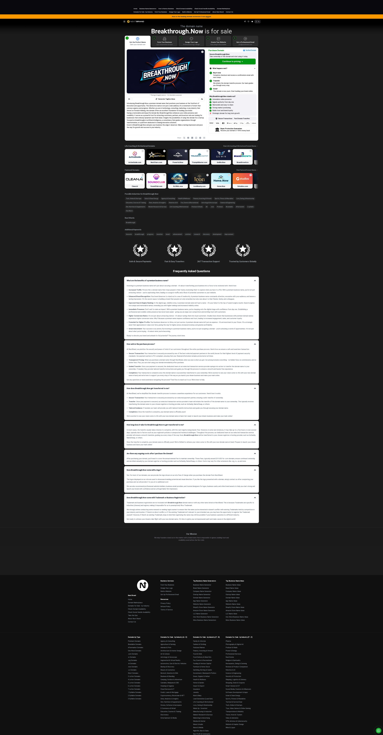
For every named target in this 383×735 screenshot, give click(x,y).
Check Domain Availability (184, 8)
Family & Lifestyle (199, 641)
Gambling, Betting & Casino (202, 670)
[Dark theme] (259, 21)
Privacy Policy (166, 603)
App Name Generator (200, 601)
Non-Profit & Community (201, 734)
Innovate (129, 234)
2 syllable (250, 207)
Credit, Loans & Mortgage (170, 692)
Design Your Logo (174, 12)
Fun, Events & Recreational (189, 202)
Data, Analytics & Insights (157, 202)
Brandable (229, 207)
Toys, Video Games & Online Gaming (238, 708)
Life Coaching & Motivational (179, 207)
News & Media (198, 727)
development (217, 234)
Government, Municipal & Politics (204, 673)
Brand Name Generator (201, 588)
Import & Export (198, 686)
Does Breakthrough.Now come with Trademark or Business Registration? (156, 498)
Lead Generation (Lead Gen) (203, 699)
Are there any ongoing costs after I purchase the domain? (150, 453)
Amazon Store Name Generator (204, 610)
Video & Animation (232, 718)
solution (188, 234)
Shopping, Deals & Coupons (235, 683)
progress (150, 234)
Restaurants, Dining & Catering (236, 663)
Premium (220, 207)
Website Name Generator (202, 604)
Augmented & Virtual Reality (170, 660)
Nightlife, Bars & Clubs (201, 731)
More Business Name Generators (204, 620)
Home (135, 8)
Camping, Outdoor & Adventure (171, 679)
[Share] (245, 21)
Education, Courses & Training (136, 202)
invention (160, 234)
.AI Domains (132, 663)
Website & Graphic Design (235, 724)
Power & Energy (231, 651)
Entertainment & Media (169, 718)
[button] (127, 38)
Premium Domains (134, 641)
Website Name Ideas (233, 604)
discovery (206, 234)
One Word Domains (134, 651)
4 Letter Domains (134, 679)
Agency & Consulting (168, 198)
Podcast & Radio (197, 207)
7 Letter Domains (134, 689)
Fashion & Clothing (199, 644)
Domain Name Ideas (233, 598)
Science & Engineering (227, 202)
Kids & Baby (197, 695)
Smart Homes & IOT (233, 686)
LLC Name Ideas (231, 614)
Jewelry (196, 692)
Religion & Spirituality (233, 660)
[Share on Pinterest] (200, 137)
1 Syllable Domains (134, 692)
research (197, 234)
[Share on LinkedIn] (192, 137)
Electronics (165, 715)
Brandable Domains (134, 644)
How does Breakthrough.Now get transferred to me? (148, 388)
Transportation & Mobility (235, 711)
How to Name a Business (166, 8)
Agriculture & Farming (168, 644)
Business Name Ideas (233, 585)
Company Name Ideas (233, 591)
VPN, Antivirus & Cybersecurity (236, 721)
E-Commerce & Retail (168, 708)
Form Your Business (161, 12)
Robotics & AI (230, 670)
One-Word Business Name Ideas (237, 617)
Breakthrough (130, 222)
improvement (229, 234)
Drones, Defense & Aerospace (171, 705)
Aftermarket (240, 207)
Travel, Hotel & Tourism (234, 715)
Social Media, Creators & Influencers (238, 689)
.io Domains (132, 657)
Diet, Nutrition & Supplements (135, 207)
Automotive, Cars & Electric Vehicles (173, 663)
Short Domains (133, 673)
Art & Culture (165, 654)
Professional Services (233, 654)
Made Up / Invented (200, 708)
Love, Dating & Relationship (245, 198)
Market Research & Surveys (157, 207)
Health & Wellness (184, 198)
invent (168, 234)
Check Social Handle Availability (204, 8)
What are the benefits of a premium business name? (147, 280)
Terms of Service (167, 610)
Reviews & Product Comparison (237, 667)
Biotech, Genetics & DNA (169, 673)
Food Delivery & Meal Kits (202, 657)
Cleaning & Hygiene (167, 686)
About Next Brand (218, 12)
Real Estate (230, 657)
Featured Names (199, 647)
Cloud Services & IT (167, 689)
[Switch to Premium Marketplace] (252, 21)
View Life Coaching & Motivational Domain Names (239, 146)
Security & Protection (233, 676)
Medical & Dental (199, 721)
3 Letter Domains (134, 676)
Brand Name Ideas (232, 588)
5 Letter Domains (134, 683)
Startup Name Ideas (233, 594)
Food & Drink (197, 654)
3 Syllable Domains (134, 699)
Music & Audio (198, 724)
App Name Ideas (231, 601)
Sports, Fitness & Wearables (224, 198)
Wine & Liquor (230, 727)
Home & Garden (198, 683)
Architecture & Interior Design (171, 651)
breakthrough (139, 234)
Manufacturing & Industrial (202, 711)
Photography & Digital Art (235, 644)
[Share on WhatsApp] (196, 137)
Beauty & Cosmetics (168, 670)
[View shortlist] (248, 21)
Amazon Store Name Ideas (235, 610)
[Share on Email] (204, 137)
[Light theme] (256, 21)
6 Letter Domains (134, 686)
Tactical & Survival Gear (234, 702)
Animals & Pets (166, 647)
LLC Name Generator (200, 614)
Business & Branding (168, 676)
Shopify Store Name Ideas (235, 607)
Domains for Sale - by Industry (143, 12)
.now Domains (133, 667)
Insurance (196, 689)
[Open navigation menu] (124, 21)
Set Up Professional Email (202, 12)
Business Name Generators (147, 8)
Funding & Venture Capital (202, 663)
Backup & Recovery (167, 667)
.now (212, 207)
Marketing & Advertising (201, 718)
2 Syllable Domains (134, 695)
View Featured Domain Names (246, 170)
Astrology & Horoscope (209, 202)
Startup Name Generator (201, 594)
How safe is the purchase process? (141, 344)
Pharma (228, 641)
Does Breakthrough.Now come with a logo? (144, 470)
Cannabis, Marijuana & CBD (170, 683)
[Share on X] (184, 137)
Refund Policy (165, 606)
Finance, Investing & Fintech (202, 198)
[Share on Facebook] (188, 137)
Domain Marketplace (223, 8)
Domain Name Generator (201, 598)
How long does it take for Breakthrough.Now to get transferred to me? (155, 425)
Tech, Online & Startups (133, 198)
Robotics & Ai (173, 202)
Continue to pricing (231, 61)
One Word (129, 211)
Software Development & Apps (237, 692)
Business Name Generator (202, 585)
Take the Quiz (133, 615)
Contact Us (229, 12)
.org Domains (132, 660)
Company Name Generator (202, 591)
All (206, 207)
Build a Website (187, 12)
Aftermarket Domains (135, 647)
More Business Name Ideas (235, 620)
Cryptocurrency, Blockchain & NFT (173, 695)
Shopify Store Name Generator (204, 607)
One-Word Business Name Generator (206, 617)
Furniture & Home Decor (201, 667)
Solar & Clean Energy (151, 198)
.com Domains (133, 654)
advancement (177, 234)
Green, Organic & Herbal (201, 676)
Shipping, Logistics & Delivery (236, 679)
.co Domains (132, 670)
